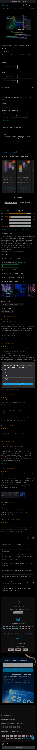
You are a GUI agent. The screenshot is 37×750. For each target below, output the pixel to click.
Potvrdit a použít (18, 384)
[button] (18, 372)
